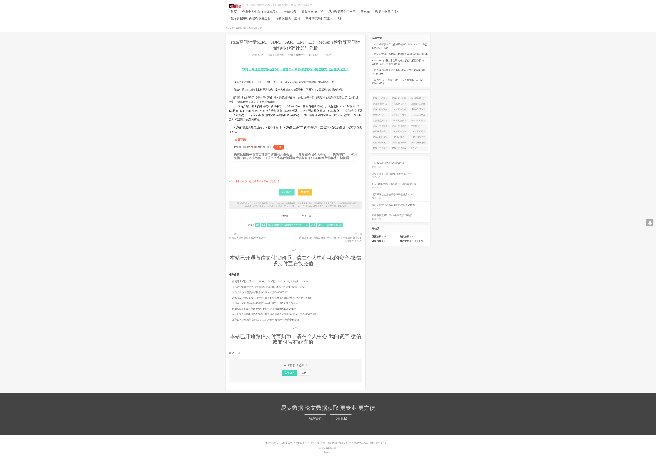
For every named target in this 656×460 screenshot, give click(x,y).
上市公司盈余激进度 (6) (418, 104)
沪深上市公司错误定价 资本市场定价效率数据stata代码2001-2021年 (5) (380, 127)
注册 (304, 372)
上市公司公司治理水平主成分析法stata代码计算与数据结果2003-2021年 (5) (418, 132)
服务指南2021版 (312, 11)
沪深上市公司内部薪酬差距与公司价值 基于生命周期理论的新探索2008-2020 (330, 239)
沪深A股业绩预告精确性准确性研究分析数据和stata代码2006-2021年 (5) (380, 138)
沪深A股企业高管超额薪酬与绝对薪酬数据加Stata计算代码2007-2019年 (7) (399, 99)
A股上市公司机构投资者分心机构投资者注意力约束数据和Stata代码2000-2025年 (274, 314)
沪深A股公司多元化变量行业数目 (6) (380, 110)
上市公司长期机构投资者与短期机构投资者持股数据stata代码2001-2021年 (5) (399, 132)
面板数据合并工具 (288, 18)
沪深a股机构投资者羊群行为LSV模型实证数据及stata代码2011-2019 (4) (418, 143)
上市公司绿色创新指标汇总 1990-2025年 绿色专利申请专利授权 (265, 319)
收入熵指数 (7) (417, 98)
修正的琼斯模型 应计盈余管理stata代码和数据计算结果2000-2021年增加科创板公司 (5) (380, 132)
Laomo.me (328, 452)
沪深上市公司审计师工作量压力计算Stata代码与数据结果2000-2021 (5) (418, 121)
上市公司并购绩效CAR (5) (399, 121)
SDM (320, 225)
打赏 (306, 192)
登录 (278, 147)
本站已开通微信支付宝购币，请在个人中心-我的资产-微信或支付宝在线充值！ (295, 69)
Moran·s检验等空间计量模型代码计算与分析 (288, 225)
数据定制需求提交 (387, 11)
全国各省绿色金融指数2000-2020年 (247, 237)
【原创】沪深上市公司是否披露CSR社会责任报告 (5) (418, 110)
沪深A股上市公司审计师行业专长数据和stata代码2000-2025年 (264, 309)
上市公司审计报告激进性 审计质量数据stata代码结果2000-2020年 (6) (399, 110)
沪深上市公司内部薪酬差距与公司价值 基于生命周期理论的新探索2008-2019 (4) (380, 149)
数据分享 (253, 28)
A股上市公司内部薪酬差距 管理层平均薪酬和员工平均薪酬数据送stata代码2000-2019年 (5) (399, 115)
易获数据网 (234, 6)
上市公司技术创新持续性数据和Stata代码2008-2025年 (260, 292)
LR (263, 225)
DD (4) (414, 148)
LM (257, 225)
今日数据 (341, 418)
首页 (234, 11)
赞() (288, 192)
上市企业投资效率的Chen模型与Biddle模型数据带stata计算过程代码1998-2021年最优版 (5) (419, 138)
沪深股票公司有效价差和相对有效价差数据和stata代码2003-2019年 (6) (399, 104)
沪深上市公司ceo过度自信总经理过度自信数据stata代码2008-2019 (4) (399, 149)
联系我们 (315, 418)
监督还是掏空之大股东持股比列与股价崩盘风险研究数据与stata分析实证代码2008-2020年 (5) (380, 121)
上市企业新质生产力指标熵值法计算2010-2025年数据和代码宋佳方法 (268, 287)
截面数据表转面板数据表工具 (251, 18)
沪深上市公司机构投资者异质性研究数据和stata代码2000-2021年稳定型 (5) (399, 127)
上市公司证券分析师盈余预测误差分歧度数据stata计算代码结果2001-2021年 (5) (399, 138)
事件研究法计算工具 (319, 18)
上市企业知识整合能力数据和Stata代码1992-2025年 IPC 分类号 (265, 303)
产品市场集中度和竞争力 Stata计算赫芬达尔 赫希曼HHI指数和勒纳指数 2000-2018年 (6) (381, 104)
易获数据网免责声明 (342, 11)
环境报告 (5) (378, 115)
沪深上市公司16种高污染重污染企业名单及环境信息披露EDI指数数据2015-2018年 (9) (380, 99)
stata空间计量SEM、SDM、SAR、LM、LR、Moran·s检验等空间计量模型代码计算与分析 (306, 206)
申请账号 (290, 11)
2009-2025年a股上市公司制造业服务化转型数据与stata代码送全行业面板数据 (272, 298)
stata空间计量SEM (334, 225)
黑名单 (365, 11)
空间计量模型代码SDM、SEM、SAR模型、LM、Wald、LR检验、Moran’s (270, 281)
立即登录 (289, 372)
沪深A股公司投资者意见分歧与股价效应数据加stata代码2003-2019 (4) (399, 143)
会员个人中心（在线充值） (260, 11)
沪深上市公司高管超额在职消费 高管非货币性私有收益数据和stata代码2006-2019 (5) (418, 115)
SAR (313, 225)
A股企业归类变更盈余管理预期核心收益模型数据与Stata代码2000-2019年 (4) (380, 143)
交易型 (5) (415, 126)
